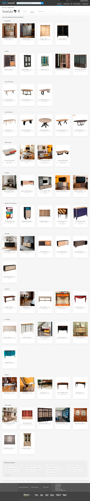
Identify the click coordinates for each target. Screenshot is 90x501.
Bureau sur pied (79, 470)
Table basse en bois (30, 470)
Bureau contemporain (51, 468)
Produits (59, 3)
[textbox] (29, 3)
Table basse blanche (71, 470)
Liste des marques (58, 484)
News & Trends (76, 3)
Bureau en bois (70, 468)
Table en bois (59, 468)
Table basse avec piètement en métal (54, 470)
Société (25, 11)
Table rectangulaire (37, 468)
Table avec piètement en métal (53, 473)
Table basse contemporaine (11, 468)
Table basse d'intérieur (10, 470)
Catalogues (66, 3)
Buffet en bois (29, 468)
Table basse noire (78, 468)
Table (17, 470)
